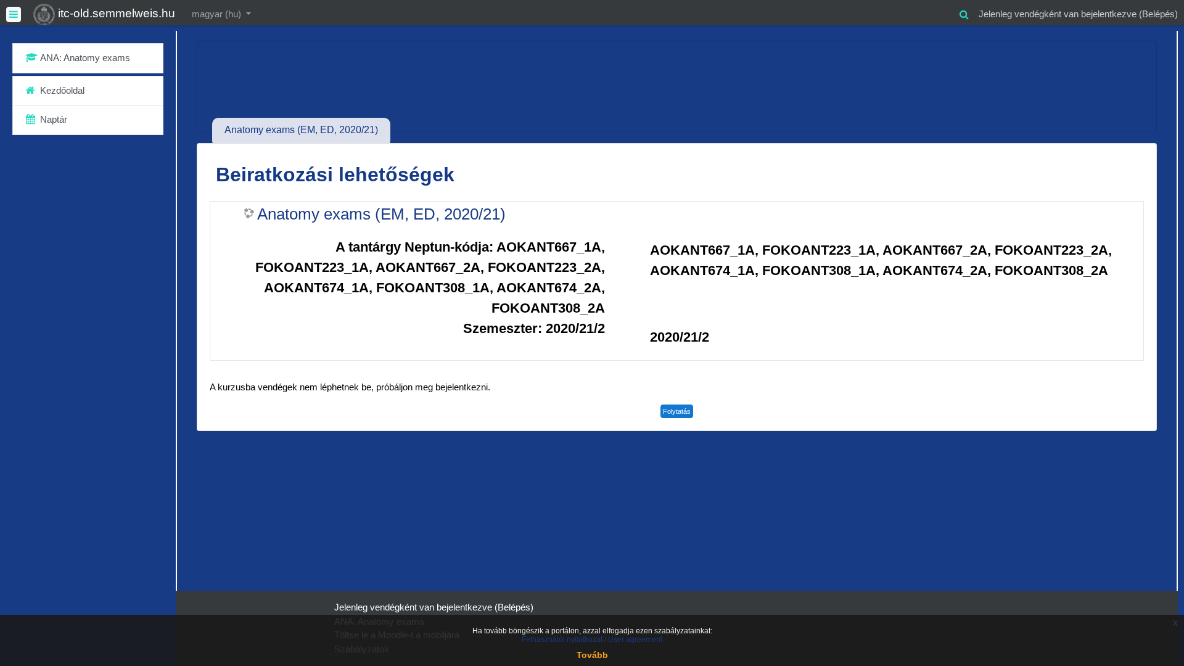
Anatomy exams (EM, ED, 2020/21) (381, 214)
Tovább (592, 655)
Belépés (1158, 14)
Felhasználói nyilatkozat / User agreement (592, 639)
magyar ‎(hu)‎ (218, 14)
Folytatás (677, 411)
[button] (964, 12)
